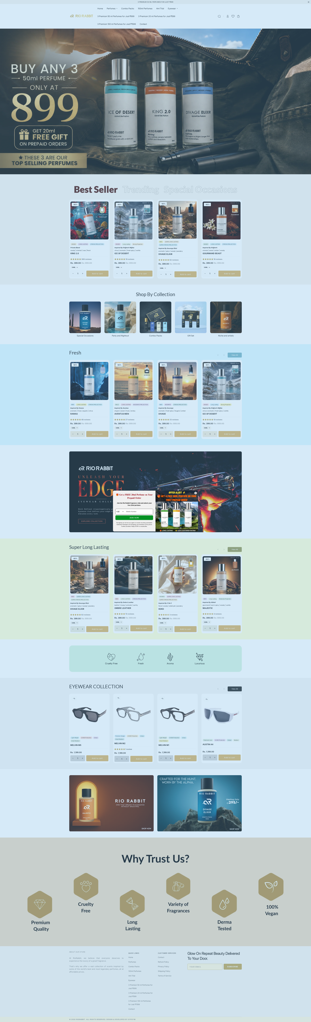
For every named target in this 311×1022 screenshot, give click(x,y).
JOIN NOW (134, 517)
